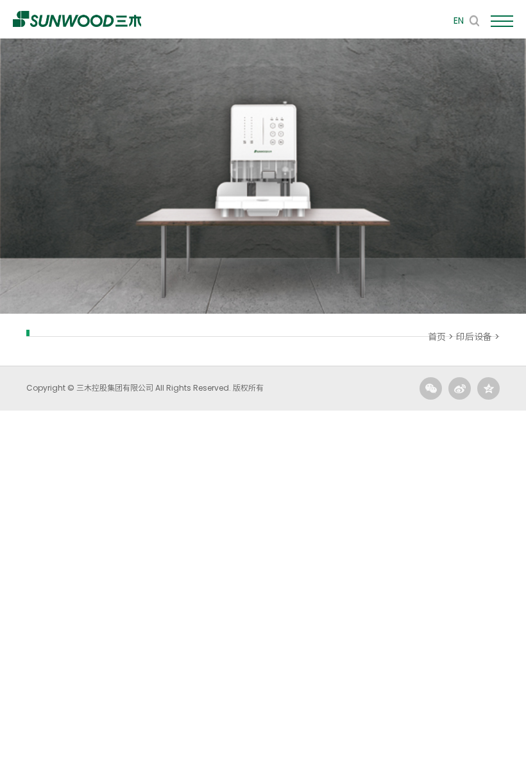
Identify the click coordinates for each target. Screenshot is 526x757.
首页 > (442, 336)
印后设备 (474, 336)
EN (459, 20)
